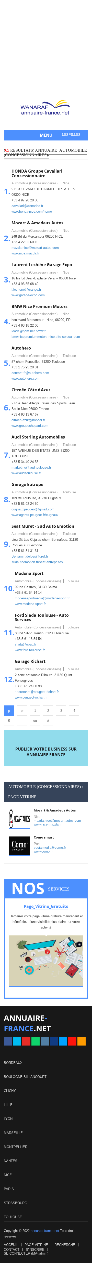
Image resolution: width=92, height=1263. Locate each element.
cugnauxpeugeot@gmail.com (33, 509)
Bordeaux (13, 1063)
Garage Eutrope (27, 484)
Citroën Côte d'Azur (31, 390)
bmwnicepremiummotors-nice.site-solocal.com (46, 337)
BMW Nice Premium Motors (39, 306)
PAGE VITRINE (36, 1245)
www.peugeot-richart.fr (31, 697)
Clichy (10, 1091)
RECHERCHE (64, 1245)
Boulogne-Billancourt (25, 1077)
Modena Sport (29, 573)
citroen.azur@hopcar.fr (28, 420)
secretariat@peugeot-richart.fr (37, 692)
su (35, 721)
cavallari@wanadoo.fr (27, 206)
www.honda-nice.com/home (32, 211)
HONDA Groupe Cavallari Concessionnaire (37, 173)
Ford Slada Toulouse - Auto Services (42, 617)
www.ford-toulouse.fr (30, 650)
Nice (8, 1175)
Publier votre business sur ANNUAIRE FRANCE (46, 751)
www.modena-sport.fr (30, 604)
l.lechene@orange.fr (26, 289)
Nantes (10, 1161)
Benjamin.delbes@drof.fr (30, 556)
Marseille (13, 1133)
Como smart (44, 837)
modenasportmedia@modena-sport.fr (42, 598)
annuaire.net (27, 1023)
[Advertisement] (46, 51)
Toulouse (13, 1217)
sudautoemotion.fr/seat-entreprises (37, 562)
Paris (9, 1189)
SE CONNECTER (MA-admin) (26, 1253)
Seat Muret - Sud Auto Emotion (43, 526)
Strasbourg (15, 1203)
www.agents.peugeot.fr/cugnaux (35, 515)
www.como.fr (43, 851)
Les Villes (71, 134)
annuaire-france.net (45, 1231)
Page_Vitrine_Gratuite (46, 906)
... (22, 721)
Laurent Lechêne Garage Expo (42, 264)
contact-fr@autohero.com (30, 373)
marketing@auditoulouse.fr (31, 467)
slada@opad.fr (25, 644)
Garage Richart (30, 661)
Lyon (8, 1119)
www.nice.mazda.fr (25, 253)
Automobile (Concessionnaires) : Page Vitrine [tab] (45, 791)
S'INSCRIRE (35, 1250)
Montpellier (15, 1147)
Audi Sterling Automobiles (38, 437)
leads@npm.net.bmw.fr (28, 331)
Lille (8, 1105)
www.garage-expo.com (28, 295)
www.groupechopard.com (30, 426)
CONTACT (11, 1250)
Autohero (21, 348)
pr (22, 711)
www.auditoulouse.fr (26, 473)
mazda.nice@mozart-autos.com (35, 248)
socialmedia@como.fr (50, 847)
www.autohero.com (25, 378)
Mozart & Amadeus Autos (37, 223)
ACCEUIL (11, 1245)
